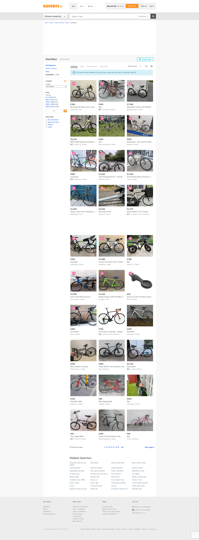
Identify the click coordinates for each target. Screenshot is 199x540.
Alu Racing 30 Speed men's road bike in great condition (90, 107)
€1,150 (102, 294)
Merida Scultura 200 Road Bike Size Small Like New (118, 297)
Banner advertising (108, 529)
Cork (80, 109)
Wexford (135, 439)
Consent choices (78, 519)
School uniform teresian (140, 483)
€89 (100, 399)
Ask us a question (79, 509)
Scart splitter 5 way (117, 480)
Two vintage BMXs (77, 436)
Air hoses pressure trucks (99, 474)
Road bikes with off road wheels (78, 464)
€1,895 (102, 259)
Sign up (144, 6)
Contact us (152, 529)
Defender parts (137, 489)
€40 (128, 294)
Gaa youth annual (96, 486)
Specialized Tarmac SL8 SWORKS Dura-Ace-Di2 (144, 107)
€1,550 (73, 294)
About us (145, 529)
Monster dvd (115, 477)
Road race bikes (137, 468)
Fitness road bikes (117, 471)
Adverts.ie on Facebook (142, 510)
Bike (100, 107)
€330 (129, 329)
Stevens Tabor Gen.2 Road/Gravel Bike (84, 212)
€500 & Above (50, 106)
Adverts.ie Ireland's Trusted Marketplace (55, 6)
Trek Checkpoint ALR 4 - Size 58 (110, 177)
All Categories (51, 65)
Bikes (48, 71)
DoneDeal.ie (47, 511)
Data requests (77, 521)
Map (65, 81)
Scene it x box (137, 480)
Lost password (107, 507)
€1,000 (102, 174)
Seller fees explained (109, 514)
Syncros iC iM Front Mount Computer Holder (143, 297)
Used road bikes (75, 468)
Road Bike (130, 332)
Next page (149, 447)
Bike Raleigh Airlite (105, 401)
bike (100, 142)
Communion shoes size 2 (119, 489)
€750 (101, 329)
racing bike (74, 177)
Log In (151, 6)
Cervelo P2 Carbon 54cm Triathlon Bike (113, 262)
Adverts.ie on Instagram (142, 507)
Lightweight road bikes (77, 471)
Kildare (112, 109)
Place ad (133, 6)
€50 (72, 434)
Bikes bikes (94, 463)
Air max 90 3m (116, 474)
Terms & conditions (79, 511)
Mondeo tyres (95, 477)
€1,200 (130, 174)
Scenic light (94, 483)
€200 (101, 104)
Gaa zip (113, 486)
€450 (101, 139)
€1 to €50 (49, 97)
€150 (72, 399)
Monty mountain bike (139, 477)
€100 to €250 (50, 102)
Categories (137, 529)
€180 (101, 434)
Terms (130, 529)
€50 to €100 (50, 100)
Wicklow (134, 299)
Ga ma (72, 486)
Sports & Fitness (51, 68)
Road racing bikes (96, 468)
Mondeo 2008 (74, 477)
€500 (129, 139)
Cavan (140, 109)
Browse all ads (96, 529)
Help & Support (85, 529)
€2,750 (130, 364)
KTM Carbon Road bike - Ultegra (111, 332)
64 (122, 447)
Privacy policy (77, 514)
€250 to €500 (50, 104)
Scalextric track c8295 (77, 480)
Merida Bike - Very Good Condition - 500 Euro (143, 142)
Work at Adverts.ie (49, 514)
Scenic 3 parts (74, 483)
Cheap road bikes (117, 468)
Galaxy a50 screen (138, 486)
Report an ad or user (109, 509)
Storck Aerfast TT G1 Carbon (137, 212)
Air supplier (136, 474)
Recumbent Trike (105, 212)
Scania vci (94, 480)
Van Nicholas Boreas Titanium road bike (141, 177)
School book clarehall (118, 483)
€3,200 (102, 209)
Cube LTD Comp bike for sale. (110, 436)
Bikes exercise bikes (139, 463)
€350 (72, 104)
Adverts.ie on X (139, 513)
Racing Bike (131, 366)
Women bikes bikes (117, 463)
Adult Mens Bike (76, 401)
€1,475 (130, 209)
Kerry (108, 179)
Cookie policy (77, 516)
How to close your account (111, 511)
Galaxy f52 (94, 489)
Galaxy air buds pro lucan (78, 489)
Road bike (74, 262)
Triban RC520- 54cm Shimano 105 (111, 366)
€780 (129, 259)
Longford (146, 214)
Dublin (84, 144)
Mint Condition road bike (79, 366)
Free (47, 95)
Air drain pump (74, 474)
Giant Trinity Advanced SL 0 (80, 297)
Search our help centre (80, 507)
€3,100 (73, 139)
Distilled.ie (46, 507)
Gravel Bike (74, 332)
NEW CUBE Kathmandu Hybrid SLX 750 (85, 142)
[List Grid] (147, 66)
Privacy (118, 529)
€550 (129, 399)
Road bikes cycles (138, 471)
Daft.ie (45, 509)
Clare (108, 214)
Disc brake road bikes (98, 471)
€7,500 (130, 104)
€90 (128, 434)
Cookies (124, 529)
